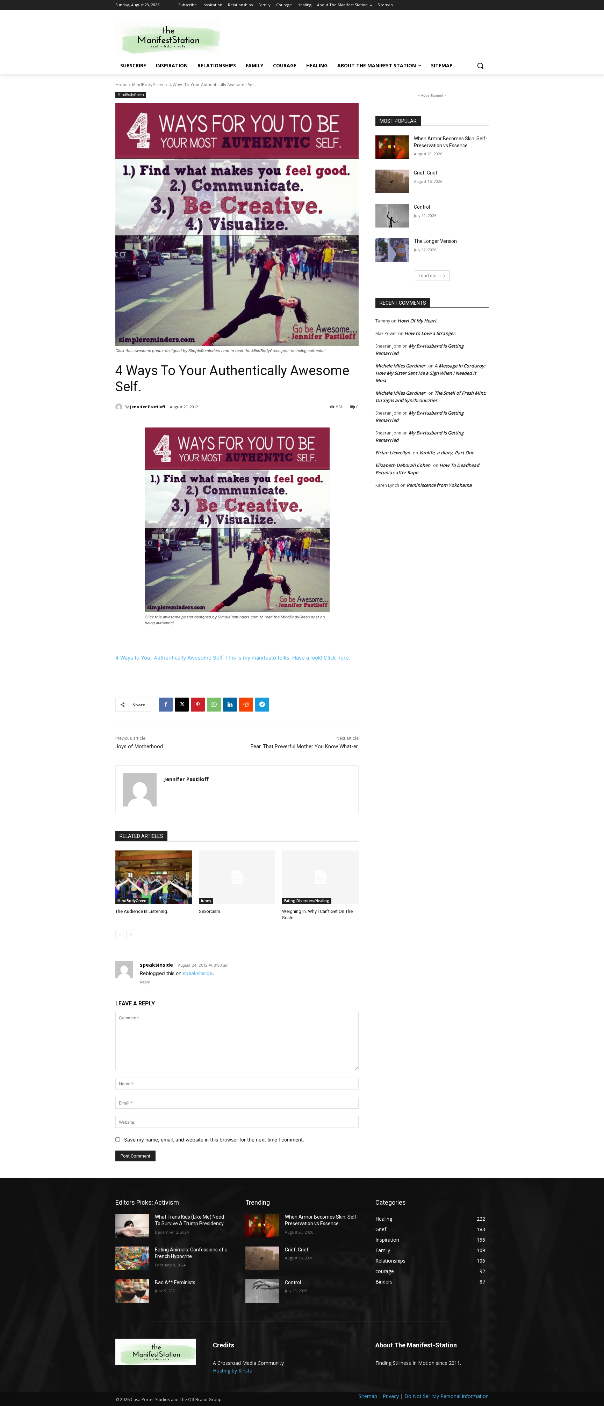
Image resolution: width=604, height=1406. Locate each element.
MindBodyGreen (148, 85)
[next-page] (131, 934)
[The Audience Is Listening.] (153, 877)
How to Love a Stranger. (430, 333)
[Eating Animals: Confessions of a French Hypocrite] (132, 1258)
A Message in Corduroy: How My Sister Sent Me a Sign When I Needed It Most (430, 373)
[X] (182, 705)
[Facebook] (166, 705)
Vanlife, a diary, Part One (446, 452)
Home (121, 85)
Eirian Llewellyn (392, 452)
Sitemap (368, 1396)
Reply (145, 982)
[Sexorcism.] (237, 877)
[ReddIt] (246, 705)
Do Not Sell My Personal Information (446, 1396)
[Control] (392, 216)
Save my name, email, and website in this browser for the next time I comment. (214, 1140)
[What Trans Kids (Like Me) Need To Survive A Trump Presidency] (132, 1225)
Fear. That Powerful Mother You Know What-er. (305, 746)
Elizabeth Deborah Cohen (402, 465)
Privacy (391, 1396)
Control (422, 207)
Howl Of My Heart (417, 321)
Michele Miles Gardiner (400, 366)
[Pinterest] (198, 705)
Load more (430, 275)
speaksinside (156, 964)
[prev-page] (119, 934)
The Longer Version (435, 241)
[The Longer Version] (392, 250)
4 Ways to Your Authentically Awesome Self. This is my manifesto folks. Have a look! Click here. (232, 657)
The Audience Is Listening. (141, 911)
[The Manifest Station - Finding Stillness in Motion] (171, 37)
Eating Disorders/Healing (306, 900)
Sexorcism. (210, 911)
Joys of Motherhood (139, 746)
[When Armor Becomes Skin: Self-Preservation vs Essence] (392, 147)
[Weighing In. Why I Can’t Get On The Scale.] (320, 877)
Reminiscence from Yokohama (439, 485)
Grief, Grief (426, 173)
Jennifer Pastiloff (147, 406)
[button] (480, 65)
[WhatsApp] (214, 705)
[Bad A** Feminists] (132, 1291)
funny (206, 900)
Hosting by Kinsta (232, 1370)
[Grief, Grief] (392, 181)
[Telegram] (262, 705)
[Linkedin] (230, 705)
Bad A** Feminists (175, 1282)
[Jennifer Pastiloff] (119, 406)
